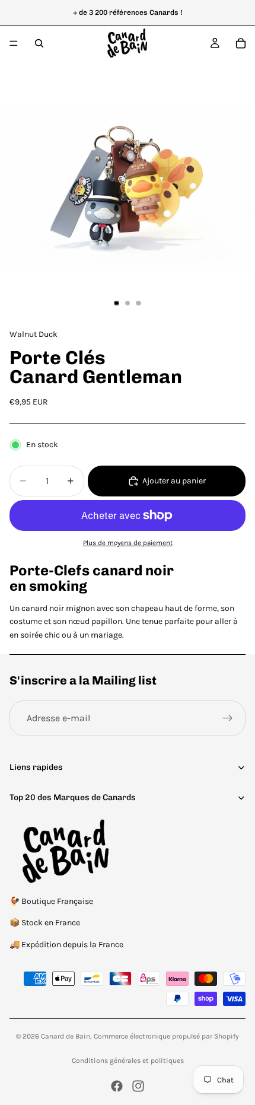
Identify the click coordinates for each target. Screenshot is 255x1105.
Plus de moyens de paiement (128, 543)
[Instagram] (138, 1086)
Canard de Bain (65, 1036)
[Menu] (13, 43)
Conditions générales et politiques (128, 1060)
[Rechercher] (39, 43)
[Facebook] (117, 1086)
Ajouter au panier (174, 481)
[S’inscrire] (227, 718)
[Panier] (241, 43)
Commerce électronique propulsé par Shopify (166, 1036)
